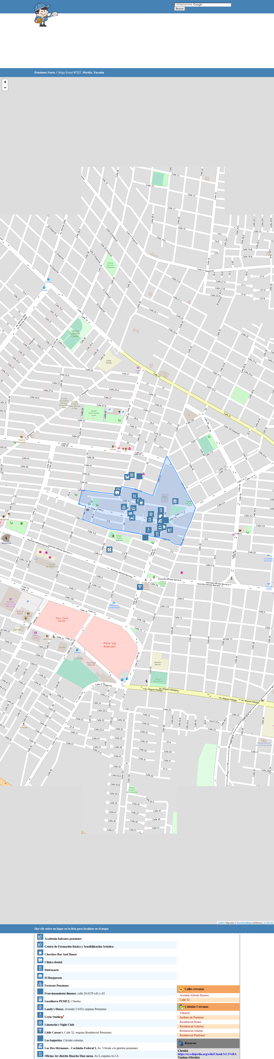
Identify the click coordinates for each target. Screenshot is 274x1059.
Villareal (185, 1013)
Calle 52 (185, 999)
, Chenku (63, 1001)
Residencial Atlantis (191, 1030)
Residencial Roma (190, 1021)
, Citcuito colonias (64, 1040)
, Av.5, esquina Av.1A (82, 1056)
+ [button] (5, 82)
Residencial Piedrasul (192, 1035)
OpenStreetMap (244, 922)
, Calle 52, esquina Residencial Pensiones (78, 1032)
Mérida (87, 72)
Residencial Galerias (192, 1026)
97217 (77, 72)
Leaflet (221, 922)
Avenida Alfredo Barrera (194, 995)
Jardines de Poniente (192, 1017)
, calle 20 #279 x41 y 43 (75, 993)
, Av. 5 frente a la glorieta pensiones (91, 1048)
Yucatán (98, 72)
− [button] (5, 87)
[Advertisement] (127, 41)
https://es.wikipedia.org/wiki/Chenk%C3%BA (207, 1054)
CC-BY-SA (268, 922)
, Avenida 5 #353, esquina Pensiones (75, 1009)
